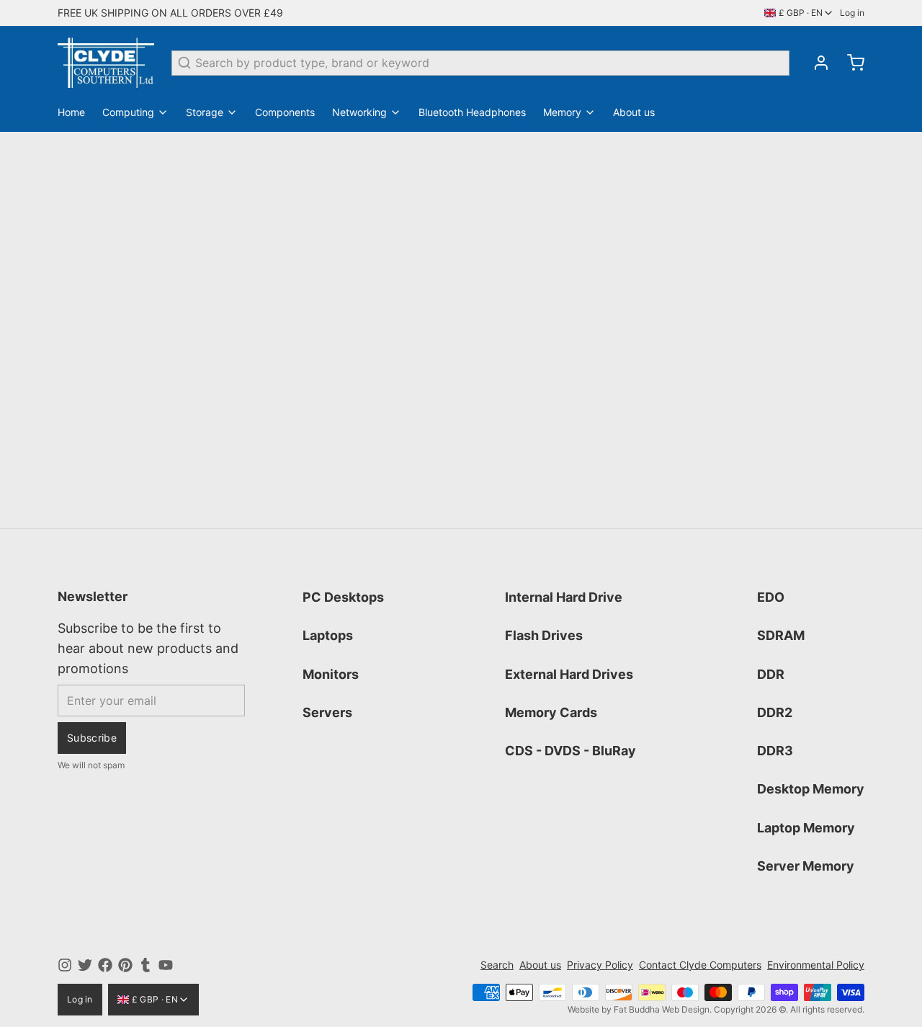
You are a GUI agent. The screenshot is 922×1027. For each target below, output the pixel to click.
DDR (770, 674)
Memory (562, 112)
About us (634, 112)
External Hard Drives (569, 674)
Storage (204, 112)
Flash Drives (544, 635)
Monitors (331, 674)
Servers (327, 712)
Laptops (328, 635)
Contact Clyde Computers (700, 965)
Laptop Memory (806, 827)
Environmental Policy (815, 965)
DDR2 (774, 712)
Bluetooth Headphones (472, 112)
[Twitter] (85, 965)
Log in (852, 12)
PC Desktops (343, 597)
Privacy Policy (600, 965)
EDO (770, 597)
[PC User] (106, 62)
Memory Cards (551, 712)
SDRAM (781, 635)
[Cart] (850, 62)
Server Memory (805, 865)
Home (71, 112)
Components (285, 112)
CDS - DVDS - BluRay (570, 750)
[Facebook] (105, 965)
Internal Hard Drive (563, 597)
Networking (359, 112)
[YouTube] (165, 965)
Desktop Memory (810, 788)
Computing (128, 112)
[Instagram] (65, 965)
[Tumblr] (145, 965)
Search (497, 965)
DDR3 (775, 750)
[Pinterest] (125, 965)
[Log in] (815, 62)
